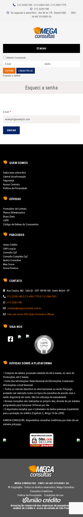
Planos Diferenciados (14, 212)
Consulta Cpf (10, 252)
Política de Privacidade (15, 188)
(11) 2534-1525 (41, 4)
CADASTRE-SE (25, 70)
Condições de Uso (53, 495)
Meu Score (8, 264)
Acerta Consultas (12, 260)
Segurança (8, 180)
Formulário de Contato (15, 208)
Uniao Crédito (10, 244)
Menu (42, 48)
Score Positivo (10, 268)
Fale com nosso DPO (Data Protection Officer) (30, 314)
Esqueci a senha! (11, 75)
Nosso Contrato (11, 184)
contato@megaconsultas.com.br (24, 308)
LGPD (6, 220)
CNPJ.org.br (9, 248)
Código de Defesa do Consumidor (21, 224)
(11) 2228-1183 (24, 4)
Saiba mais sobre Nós (14, 172)
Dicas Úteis (9, 216)
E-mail (7, 111)
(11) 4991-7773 (58, 4)
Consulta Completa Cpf (15, 256)
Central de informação (14, 176)
